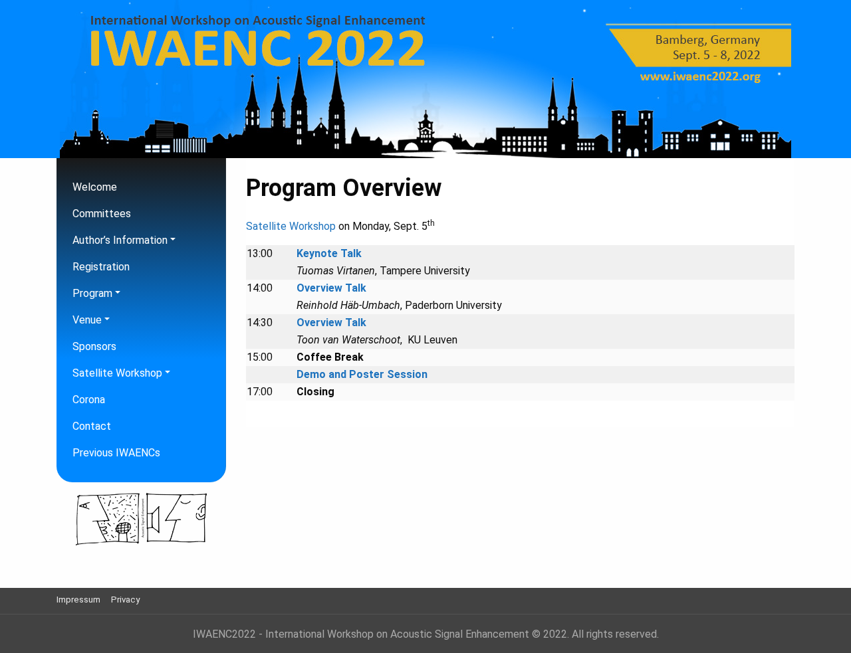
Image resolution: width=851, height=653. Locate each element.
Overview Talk (331, 288)
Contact (91, 426)
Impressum (78, 600)
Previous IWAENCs (116, 452)
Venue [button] (87, 320)
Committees (101, 213)
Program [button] (92, 293)
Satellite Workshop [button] (117, 373)
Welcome (94, 187)
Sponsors (94, 346)
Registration (101, 266)
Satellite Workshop (291, 226)
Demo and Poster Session (362, 374)
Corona (88, 399)
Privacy (125, 600)
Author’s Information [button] (120, 240)
